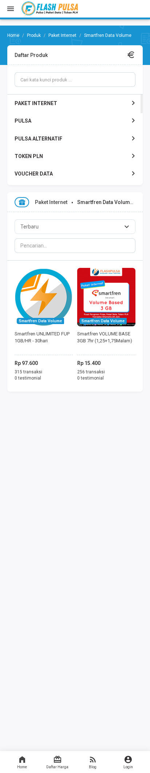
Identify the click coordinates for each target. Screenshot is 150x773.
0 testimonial (28, 378)
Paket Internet (62, 35)
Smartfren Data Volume (40, 321)
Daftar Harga (57, 767)
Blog (92, 767)
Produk (34, 35)
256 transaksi (91, 371)
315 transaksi (28, 371)
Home (22, 767)
